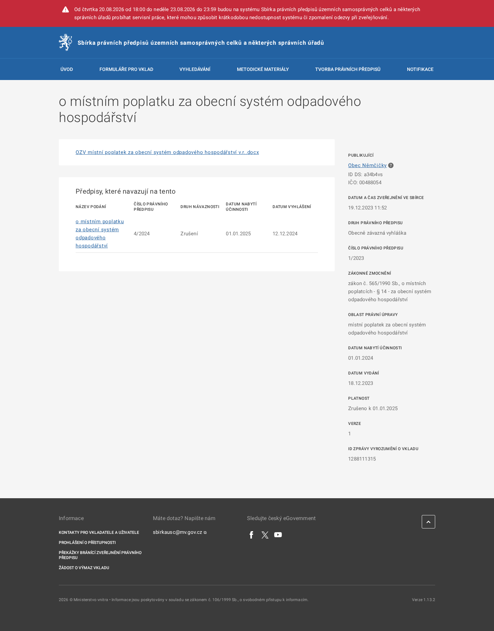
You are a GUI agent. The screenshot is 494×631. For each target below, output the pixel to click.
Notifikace (420, 69)
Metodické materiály (263, 69)
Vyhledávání (194, 69)
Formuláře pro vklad (126, 69)
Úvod (66, 69)
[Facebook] (251, 534)
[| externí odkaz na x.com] (265, 534)
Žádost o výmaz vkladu (84, 567)
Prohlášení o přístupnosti (87, 542)
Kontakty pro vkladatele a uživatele (99, 532)
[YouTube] (278, 534)
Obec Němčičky (367, 165)
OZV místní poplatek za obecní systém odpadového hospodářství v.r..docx (167, 152)
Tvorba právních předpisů (347, 69)
